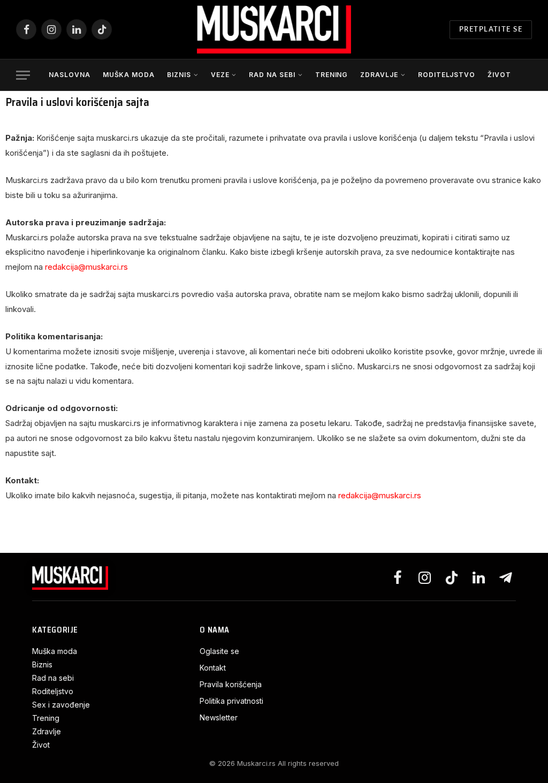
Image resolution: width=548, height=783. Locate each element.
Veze (220, 75)
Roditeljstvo (447, 75)
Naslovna (69, 75)
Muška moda (129, 75)
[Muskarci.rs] (274, 29)
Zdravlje (379, 75)
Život (499, 75)
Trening (331, 75)
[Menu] (23, 75)
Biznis (179, 75)
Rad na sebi (272, 75)
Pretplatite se (490, 29)
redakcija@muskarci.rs (86, 267)
